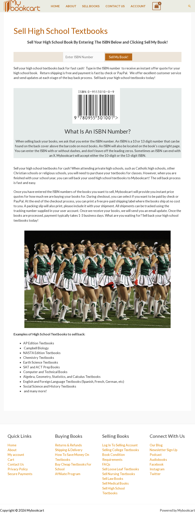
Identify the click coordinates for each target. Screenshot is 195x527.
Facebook (157, 464)
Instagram (157, 469)
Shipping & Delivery (68, 450)
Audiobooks (158, 460)
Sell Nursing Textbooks (118, 474)
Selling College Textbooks (120, 450)
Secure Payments (20, 474)
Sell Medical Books (115, 483)
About (71, 6)
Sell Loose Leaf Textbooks (120, 469)
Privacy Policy (18, 469)
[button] (189, 6)
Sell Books (91, 6)
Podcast (156, 455)
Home (55, 6)
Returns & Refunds (68, 445)
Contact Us (115, 6)
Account (138, 6)
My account (16, 455)
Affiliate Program (67, 474)
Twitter (155, 474)
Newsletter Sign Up (163, 450)
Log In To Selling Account (120, 445)
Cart (11, 460)
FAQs (106, 464)
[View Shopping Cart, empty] (156, 6)
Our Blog (156, 445)
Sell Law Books (112, 479)
